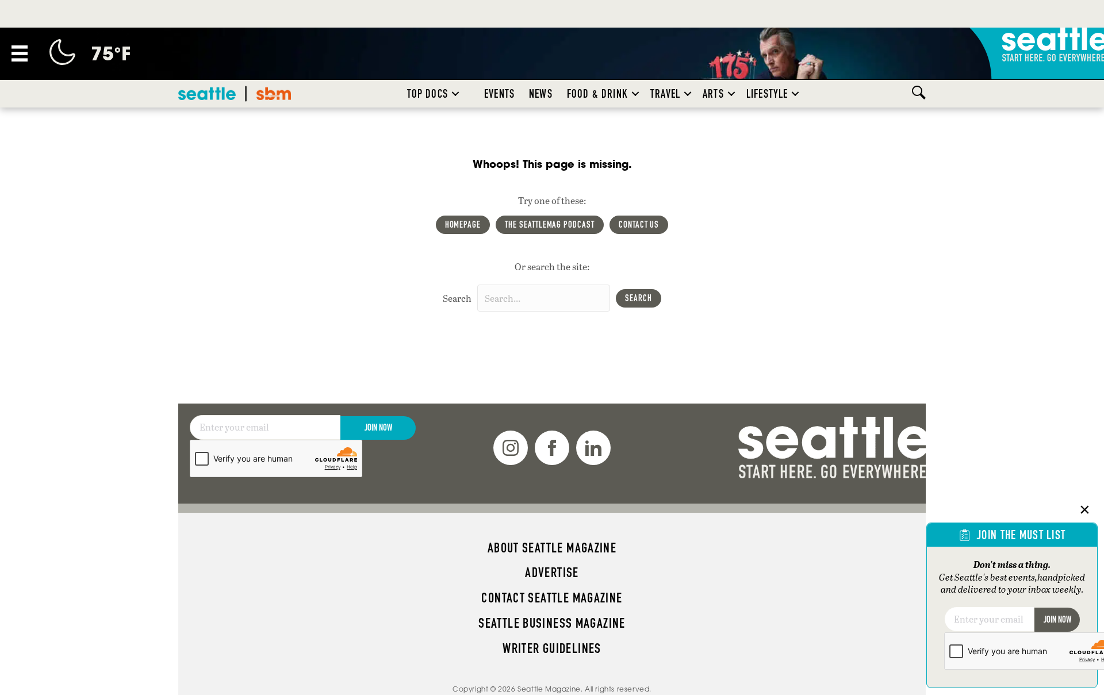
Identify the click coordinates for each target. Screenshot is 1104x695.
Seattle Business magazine (552, 623)
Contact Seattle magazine (551, 598)
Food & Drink (597, 94)
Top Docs (427, 94)
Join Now (378, 427)
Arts (713, 94)
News (541, 94)
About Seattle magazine (552, 548)
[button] (455, 93)
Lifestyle (767, 94)
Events (499, 94)
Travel (665, 94)
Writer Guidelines (552, 648)
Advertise (551, 573)
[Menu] (20, 53)
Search (457, 298)
